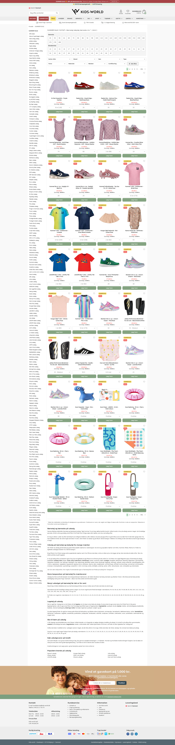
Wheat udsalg (33, 573)
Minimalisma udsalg (34, 379)
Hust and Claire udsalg (35, 264)
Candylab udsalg (33, 114)
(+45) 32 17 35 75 (39, 707)
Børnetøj (79, 18)
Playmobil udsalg (33, 449)
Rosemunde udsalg (34, 481)
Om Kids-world (103, 705)
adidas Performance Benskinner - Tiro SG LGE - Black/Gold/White (59, 363)
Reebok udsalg (33, 471)
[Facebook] (127, 734)
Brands (69, 18)
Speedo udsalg (33, 510)
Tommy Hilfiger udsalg (35, 544)
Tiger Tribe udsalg (34, 537)
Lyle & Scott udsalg (34, 347)
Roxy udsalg (32, 483)
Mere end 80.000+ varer (131, 22)
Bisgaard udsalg (33, 80)
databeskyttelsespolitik (114, 697)
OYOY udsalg (32, 425)
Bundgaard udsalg (34, 97)
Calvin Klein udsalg (34, 109)
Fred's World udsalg (34, 223)
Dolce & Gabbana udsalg (35, 165)
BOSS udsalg (32, 94)
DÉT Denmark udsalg (34, 174)
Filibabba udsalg (33, 206)
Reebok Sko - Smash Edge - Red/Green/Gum (84, 99)
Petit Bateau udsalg (34, 430)
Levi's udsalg (32, 328)
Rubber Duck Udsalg (34, 486)
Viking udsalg (33, 561)
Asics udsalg (32, 68)
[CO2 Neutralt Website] (111, 733)
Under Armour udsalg (35, 546)
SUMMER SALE (43, 18)
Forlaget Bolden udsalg (35, 218)
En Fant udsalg (33, 194)
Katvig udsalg (32, 291)
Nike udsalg (32, 415)
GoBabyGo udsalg (34, 240)
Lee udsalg (32, 318)
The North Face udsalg (35, 534)
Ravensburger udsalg (35, 468)
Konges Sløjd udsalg (34, 306)
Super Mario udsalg (34, 524)
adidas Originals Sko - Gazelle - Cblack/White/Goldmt (84, 363)
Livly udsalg (32, 342)
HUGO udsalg (32, 260)
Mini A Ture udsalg (34, 374)
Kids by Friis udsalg (34, 298)
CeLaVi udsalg (33, 116)
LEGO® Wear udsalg (34, 323)
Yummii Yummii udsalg (35, 580)
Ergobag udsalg (33, 196)
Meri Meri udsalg (33, 366)
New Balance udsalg (34, 410)
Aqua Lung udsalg (34, 55)
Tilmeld (121, 683)
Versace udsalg (33, 558)
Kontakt (32, 703)
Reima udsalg (32, 473)
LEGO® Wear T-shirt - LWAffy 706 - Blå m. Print (59, 275)
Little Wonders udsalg (35, 340)
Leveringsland (127, 742)
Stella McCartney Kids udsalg (37, 512)
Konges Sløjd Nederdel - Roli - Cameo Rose (109, 231)
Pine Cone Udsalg (34, 442)
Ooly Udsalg (32, 422)
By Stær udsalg (33, 104)
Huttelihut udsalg (33, 267)
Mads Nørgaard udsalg (35, 349)
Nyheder (61, 18)
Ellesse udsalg (33, 187)
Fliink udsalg (32, 213)
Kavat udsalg (32, 294)
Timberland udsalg (34, 539)
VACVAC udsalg (33, 549)
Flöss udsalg (32, 216)
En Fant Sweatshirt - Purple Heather (59, 99)
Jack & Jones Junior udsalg (36, 272)
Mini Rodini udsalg (34, 376)
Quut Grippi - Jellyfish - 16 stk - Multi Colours (109, 408)
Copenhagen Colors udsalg (36, 136)
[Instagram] (132, 734)
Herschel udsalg (33, 255)
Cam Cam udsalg (33, 111)
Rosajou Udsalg (33, 478)
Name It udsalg (33, 400)
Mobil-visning (142, 742)
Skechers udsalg (33, 495)
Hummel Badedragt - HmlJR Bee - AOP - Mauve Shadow (59, 143)
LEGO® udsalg (51, 657)
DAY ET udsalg (33, 145)
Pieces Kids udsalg (34, 439)
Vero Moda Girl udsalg (35, 556)
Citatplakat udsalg (34, 123)
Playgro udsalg (33, 447)
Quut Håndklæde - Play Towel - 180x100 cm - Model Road (109, 452)
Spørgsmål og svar (104, 711)
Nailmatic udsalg (33, 398)
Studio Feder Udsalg (34, 520)
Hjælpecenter (73, 713)
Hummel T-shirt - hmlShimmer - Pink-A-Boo (84, 319)
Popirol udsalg (33, 459)
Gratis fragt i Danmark (45, 22)
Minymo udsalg (33, 381)
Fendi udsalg (32, 201)
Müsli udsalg (32, 396)
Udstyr (118, 18)
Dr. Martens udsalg (34, 170)
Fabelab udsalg (33, 199)
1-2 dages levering (109, 22)
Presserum (102, 709)
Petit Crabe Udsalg (34, 432)
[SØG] (57, 13)
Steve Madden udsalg (35, 515)
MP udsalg (32, 393)
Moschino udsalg (33, 391)
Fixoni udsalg (32, 211)
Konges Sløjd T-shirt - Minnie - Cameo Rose (59, 319)
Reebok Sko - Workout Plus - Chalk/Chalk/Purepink (109, 99)
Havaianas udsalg (33, 252)
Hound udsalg (33, 257)
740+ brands (90, 22)
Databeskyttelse (109, 742)
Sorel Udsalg (32, 507)
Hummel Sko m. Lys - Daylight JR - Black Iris (59, 187)
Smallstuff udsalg (34, 498)
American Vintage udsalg (36, 51)
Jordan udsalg (33, 281)
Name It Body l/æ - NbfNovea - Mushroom (134, 231)
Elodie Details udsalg (34, 189)
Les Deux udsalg (33, 325)
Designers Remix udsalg (35, 153)
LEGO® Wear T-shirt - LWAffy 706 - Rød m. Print (84, 275)
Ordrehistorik (73, 711)
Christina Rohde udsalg (35, 121)
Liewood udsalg (33, 330)
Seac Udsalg (32, 488)
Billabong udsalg (33, 72)
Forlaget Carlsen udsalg (35, 221)
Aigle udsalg (32, 46)
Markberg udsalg (33, 357)
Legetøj (128, 18)
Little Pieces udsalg (34, 337)
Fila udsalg (32, 204)
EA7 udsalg (32, 177)
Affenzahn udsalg (34, 43)
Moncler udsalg (33, 386)
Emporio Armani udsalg (35, 191)
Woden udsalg (33, 575)
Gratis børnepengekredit (69, 22)
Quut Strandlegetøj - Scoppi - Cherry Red (109, 497)
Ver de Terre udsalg (34, 554)
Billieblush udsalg (34, 75)
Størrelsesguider (74, 715)
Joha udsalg (32, 279)
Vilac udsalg (32, 563)
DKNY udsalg (32, 162)
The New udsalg (33, 532)
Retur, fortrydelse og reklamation (79, 709)
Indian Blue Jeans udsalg (35, 269)
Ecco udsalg (32, 182)
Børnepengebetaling (75, 717)
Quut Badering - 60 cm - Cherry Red (59, 452)
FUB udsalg (32, 225)
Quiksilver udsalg (33, 464)
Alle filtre (134, 63)
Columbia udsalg (33, 128)
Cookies (134, 742)
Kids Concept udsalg (34, 301)
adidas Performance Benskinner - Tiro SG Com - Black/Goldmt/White (134, 319)
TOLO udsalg (32, 541)
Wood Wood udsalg (34, 578)
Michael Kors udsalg (34, 369)
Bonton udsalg (33, 92)
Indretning (140, 18)
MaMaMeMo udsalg (34, 352)
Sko (89, 18)
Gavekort (101, 715)
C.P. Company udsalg (35, 106)
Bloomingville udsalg (35, 85)
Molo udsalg (32, 383)
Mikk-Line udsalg (33, 371)
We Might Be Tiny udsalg (36, 571)
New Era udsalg (33, 413)
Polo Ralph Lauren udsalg (36, 454)
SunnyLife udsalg (33, 522)
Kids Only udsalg (33, 303)
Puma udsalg (32, 461)
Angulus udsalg (33, 53)
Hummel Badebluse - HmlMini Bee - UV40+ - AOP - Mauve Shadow (109, 143)
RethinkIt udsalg (33, 476)
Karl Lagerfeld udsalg (34, 289)
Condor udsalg (33, 131)
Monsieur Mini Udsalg (35, 388)
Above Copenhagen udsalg (36, 36)
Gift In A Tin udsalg (34, 238)
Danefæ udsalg (33, 143)
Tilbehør (108, 18)
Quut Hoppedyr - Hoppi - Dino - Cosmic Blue (84, 408)
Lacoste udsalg (33, 308)
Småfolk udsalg (33, 500)
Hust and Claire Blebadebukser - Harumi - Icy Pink (109, 363)
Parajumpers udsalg (34, 427)
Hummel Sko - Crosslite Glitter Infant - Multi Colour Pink (134, 143)
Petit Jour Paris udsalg (35, 434)
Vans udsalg (32, 551)
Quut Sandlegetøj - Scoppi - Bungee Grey (134, 497)
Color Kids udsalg (34, 126)
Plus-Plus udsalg (33, 451)
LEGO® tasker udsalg (35, 320)
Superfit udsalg (33, 527)
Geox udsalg (32, 235)
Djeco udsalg (32, 160)
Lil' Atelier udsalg (33, 332)
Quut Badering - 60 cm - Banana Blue (84, 452)
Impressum (118, 742)
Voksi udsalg (32, 568)
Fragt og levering (74, 707)
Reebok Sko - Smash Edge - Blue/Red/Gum (134, 99)
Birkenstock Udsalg (34, 77)
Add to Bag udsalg (34, 38)
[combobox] (59, 107)
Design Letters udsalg (35, 150)
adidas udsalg (33, 41)
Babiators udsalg (33, 70)
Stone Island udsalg (34, 517)
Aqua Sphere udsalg (34, 58)
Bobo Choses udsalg (34, 87)
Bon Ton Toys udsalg (34, 89)
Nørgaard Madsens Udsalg (36, 420)
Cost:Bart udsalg (33, 138)
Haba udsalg (32, 247)
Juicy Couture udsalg (35, 284)
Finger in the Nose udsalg (36, 208)
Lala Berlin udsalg (34, 311)
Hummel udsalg (33, 262)
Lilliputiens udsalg (34, 335)
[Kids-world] (87, 12)
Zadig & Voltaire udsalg (35, 583)
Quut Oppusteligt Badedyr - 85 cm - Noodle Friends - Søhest (59, 497)
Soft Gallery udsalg (34, 505)
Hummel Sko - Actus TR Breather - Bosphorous (109, 275)
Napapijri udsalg (33, 403)
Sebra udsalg (32, 490)
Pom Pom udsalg (33, 456)
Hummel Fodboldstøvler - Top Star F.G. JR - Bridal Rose (109, 187)
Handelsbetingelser (96, 742)
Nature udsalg (33, 405)
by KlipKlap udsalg (34, 102)
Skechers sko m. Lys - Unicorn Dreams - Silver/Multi (134, 275)
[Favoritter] (69, 73)
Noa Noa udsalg (33, 417)
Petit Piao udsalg (33, 437)
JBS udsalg (32, 277)
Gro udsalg (32, 243)
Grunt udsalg (32, 245)
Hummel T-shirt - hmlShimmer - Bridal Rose (134, 187)
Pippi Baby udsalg (34, 444)
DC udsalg (32, 148)
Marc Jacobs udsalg (34, 354)
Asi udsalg (32, 65)
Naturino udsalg (33, 408)
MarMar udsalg (33, 359)
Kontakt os (72, 705)
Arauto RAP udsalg (34, 60)
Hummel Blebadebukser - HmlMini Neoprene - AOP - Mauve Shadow (84, 143)
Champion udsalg (34, 119)
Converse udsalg (33, 133)
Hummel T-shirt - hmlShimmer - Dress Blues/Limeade (84, 231)
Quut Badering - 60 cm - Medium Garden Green (84, 497)
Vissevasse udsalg (34, 566)
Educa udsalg (32, 184)
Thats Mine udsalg (34, 529)
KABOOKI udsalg (33, 286)
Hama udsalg (32, 250)
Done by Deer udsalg (34, 167)
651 (142, 69)
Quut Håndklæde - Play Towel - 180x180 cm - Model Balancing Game (134, 452)
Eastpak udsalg (33, 179)
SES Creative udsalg (34, 493)
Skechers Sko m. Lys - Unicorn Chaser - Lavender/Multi (134, 363)
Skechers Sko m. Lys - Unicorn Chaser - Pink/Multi (109, 319)
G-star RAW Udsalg (34, 230)
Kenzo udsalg (32, 296)
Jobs (100, 707)
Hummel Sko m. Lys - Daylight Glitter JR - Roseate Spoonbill (84, 187)
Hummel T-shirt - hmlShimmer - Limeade (59, 231)
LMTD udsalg (32, 345)
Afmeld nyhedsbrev (104, 713)
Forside (31, 26)
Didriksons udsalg (34, 157)
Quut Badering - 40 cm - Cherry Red (134, 408)
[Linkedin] (136, 734)
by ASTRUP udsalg (34, 99)
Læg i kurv (59, 111)
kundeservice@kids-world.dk (41, 705)
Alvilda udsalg (33, 48)
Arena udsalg (32, 63)
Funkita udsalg (33, 228)
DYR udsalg (32, 172)
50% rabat (33, 18)
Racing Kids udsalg (34, 466)
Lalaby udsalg (33, 313)
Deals (53, 18)
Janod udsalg (32, 274)
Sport (97, 18)
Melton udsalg (33, 364)
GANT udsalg (32, 233)
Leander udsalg (33, 315)
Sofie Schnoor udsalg (35, 503)
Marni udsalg (32, 362)
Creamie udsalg (33, 140)
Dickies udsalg (33, 155)
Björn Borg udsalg (34, 82)
